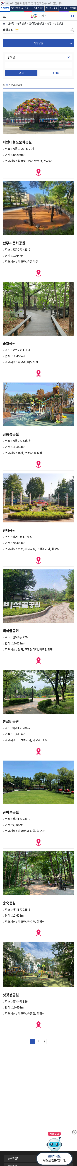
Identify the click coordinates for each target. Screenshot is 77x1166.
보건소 (28, 8)
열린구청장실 (17, 8)
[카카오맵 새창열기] (38, 172)
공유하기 (72, 28)
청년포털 (64, 8)
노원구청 (5, 8)
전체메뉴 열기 (4, 16)
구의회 (73, 8)
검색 (21, 72)
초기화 (55, 72)
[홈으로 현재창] (4, 23)
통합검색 (72, 16)
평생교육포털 (51, 8)
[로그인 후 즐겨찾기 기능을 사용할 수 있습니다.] (17, 30)
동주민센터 (38, 8)
